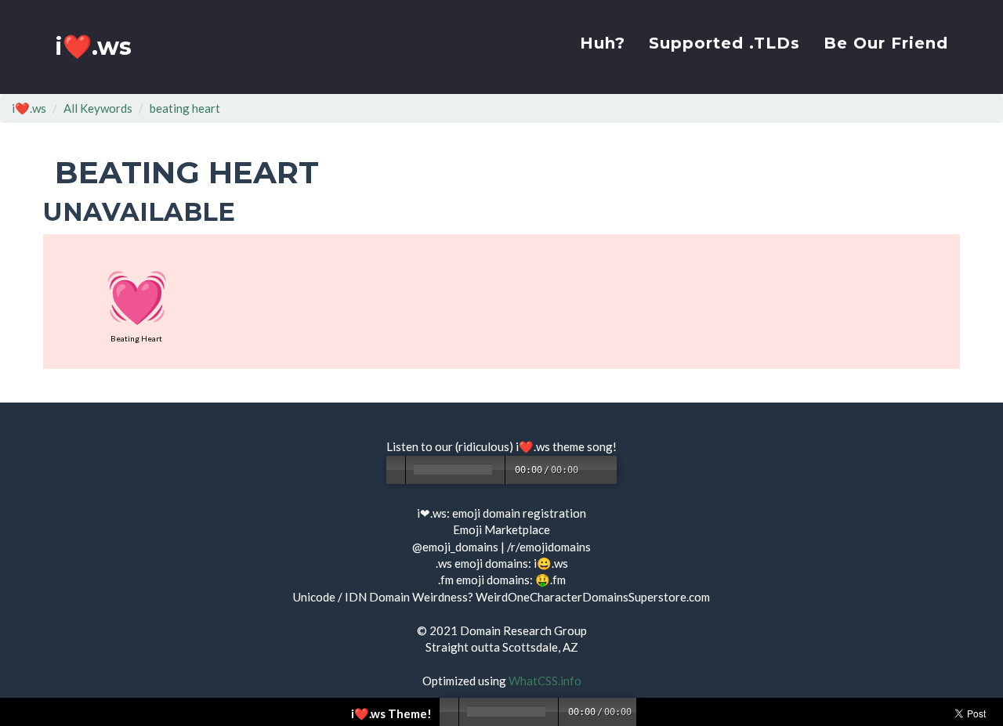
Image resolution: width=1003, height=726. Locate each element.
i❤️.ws (93, 46)
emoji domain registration (519, 513)
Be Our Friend (886, 43)
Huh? (602, 43)
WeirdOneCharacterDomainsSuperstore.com (593, 597)
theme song (582, 446)
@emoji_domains (455, 547)
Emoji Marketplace (501, 529)
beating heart (185, 108)
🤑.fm (550, 579)
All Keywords (97, 108)
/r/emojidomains (549, 547)
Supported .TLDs (724, 43)
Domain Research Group (523, 630)
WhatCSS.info (545, 681)
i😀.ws (551, 563)
